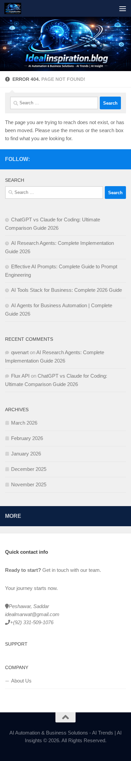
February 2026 (27, 438)
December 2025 (28, 469)
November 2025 (28, 484)
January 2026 (26, 453)
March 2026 (24, 423)
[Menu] (122, 8)
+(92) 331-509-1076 (31, 622)
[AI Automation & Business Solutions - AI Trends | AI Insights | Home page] (15, 8)
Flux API (20, 376)
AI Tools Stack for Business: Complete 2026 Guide (66, 290)
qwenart (20, 352)
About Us (21, 681)
